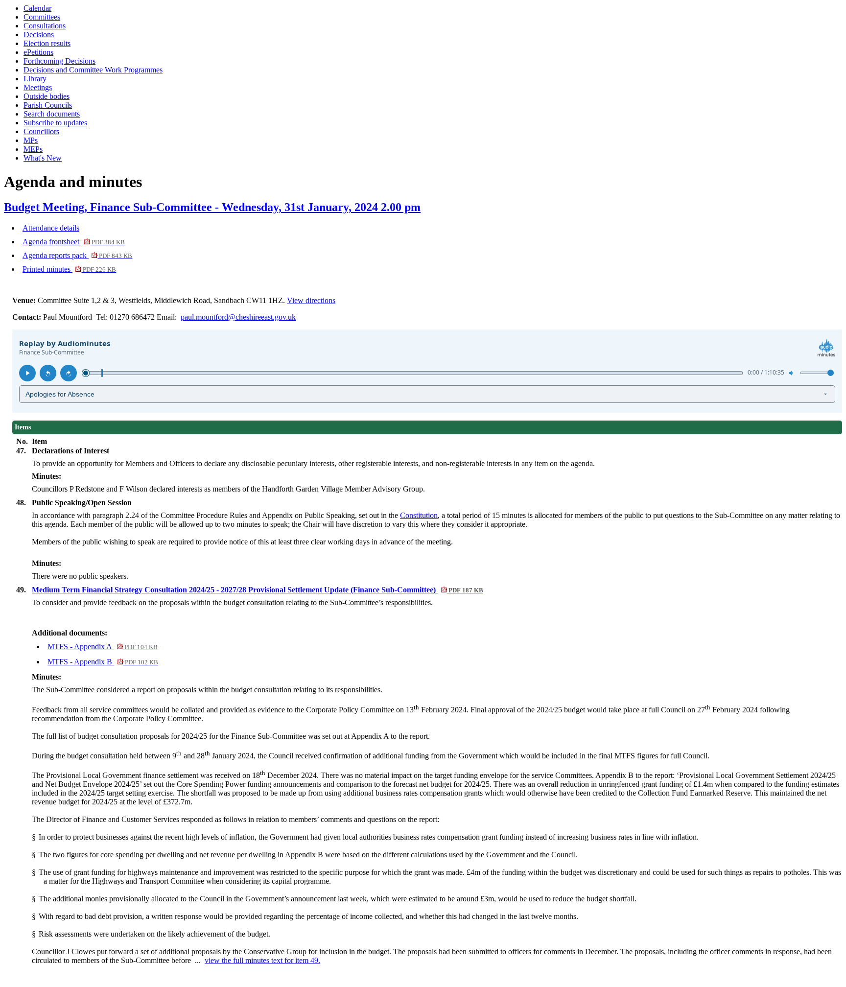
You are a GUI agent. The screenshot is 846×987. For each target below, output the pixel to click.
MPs (31, 140)
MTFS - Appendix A (102, 646)
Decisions (39, 34)
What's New (43, 158)
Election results (47, 43)
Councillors (41, 131)
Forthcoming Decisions (59, 61)
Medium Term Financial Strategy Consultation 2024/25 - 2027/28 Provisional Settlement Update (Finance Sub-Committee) (257, 590)
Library (35, 78)
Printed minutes (69, 269)
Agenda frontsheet (74, 241)
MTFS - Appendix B (102, 662)
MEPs (33, 149)
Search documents (52, 114)
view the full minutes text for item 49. (262, 960)
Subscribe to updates (55, 122)
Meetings (38, 87)
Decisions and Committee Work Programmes (93, 70)
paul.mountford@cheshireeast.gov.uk (238, 317)
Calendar (37, 8)
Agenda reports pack (77, 255)
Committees (42, 17)
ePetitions (38, 52)
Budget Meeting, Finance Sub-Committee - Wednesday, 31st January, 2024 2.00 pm (212, 207)
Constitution (419, 515)
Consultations (45, 26)
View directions (311, 300)
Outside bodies (47, 96)
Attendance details (51, 228)
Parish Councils (48, 105)
